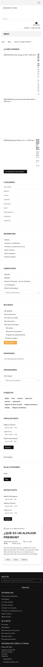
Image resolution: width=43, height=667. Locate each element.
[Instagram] (40, 587)
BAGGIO (7, 278)
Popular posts (11, 418)
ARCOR (7, 274)
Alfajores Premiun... (10, 425)
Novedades (9, 353)
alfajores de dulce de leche (13, 404)
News (5, 473)
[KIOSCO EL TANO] (21, 11)
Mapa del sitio (6, 616)
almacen (20, 398)
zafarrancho (16, 401)
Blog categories (12, 467)
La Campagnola (9, 285)
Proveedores (10, 370)
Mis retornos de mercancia (10, 630)
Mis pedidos (8, 311)
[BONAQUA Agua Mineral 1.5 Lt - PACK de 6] (19, 140)
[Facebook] (31, 587)
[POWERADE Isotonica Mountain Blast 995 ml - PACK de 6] (21, 100)
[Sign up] (39, 580)
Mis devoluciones (10, 314)
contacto (26, 28)
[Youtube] (37, 587)
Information (9, 234)
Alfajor (7, 398)
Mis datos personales (11, 324)
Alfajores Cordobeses (19, 407)
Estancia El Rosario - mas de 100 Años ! (17, 281)
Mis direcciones (9, 321)
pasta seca (28, 398)
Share (15, 559)
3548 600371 (7, 659)
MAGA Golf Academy (11, 288)
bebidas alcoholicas (31, 404)
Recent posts (10, 490)
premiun (7, 401)
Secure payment (9, 253)
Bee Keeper (8, 376)
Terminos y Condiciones (12, 243)
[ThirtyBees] (8, 457)
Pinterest (24, 559)
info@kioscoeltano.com (10, 662)
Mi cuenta (8, 305)
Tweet (8, 559)
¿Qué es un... (8, 431)
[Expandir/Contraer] (37, 187)
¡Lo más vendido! (11, 49)
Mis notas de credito (11, 318)
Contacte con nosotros (9, 608)
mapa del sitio (35, 28)
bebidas (7, 407)
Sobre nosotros (9, 250)
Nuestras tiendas (10, 257)
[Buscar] (39, 19)
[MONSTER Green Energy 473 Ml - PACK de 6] (20, 55)
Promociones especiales (10, 596)
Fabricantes (10, 268)
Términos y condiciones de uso (14, 246)
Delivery (7, 240)
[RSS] (34, 587)
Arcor (13, 398)
